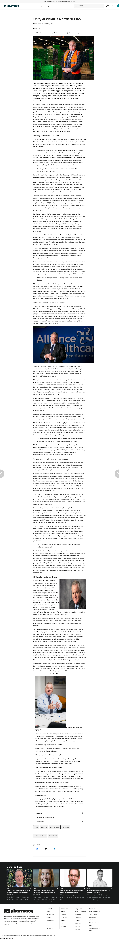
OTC (48, 925)
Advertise (77, 929)
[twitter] (46, 849)
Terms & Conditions (80, 911)
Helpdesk (77, 920)
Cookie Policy (78, 917)
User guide (78, 926)
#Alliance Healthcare (40, 835)
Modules (63, 920)
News (48, 911)
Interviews (63, 914)
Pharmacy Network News (94, 924)
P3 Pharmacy (24, 923)
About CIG (78, 923)
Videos (62, 923)
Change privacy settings (6, 938)
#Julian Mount (53, 835)
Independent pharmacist (92, 918)
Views (36, 827)
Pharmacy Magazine (8, 923)
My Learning (50, 928)
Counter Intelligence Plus (94, 929)
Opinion (49, 917)
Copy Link (39, 813)
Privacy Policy (78, 914)
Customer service (54, 827)
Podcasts (63, 926)
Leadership (44, 827)
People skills (66, 827)
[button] (110, 866)
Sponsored (64, 917)
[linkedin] (54, 849)
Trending (63, 911)
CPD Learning (50, 914)
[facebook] (37, 849)
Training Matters (17, 923)
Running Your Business (50, 921)
